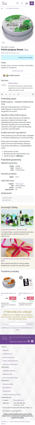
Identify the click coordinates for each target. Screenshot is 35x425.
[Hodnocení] (10, 94)
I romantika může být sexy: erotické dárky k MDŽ (16, 260)
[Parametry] (6, 94)
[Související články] (14, 94)
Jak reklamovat (7, 387)
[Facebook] (32, 341)
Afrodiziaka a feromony (12, 8)
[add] (12, 298)
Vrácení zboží (7, 391)
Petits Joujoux (13, 83)
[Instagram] (28, 341)
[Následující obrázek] (33, 27)
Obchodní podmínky (9, 371)
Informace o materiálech (10, 364)
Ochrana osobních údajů (10, 378)
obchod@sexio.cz (18, 400)
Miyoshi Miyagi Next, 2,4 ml (26, 294)
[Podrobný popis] (2, 94)
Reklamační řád (7, 374)
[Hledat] (17, 4)
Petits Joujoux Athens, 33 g (8, 294)
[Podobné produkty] (18, 94)
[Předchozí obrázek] (2, 27)
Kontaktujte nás (7, 354)
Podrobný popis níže (17, 71)
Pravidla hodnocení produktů (12, 394)
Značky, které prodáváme (10, 361)
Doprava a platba (8, 384)
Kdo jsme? (6, 350)
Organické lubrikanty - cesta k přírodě (14, 230)
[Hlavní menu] (32, 3)
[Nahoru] (33, 94)
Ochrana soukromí (8, 357)
